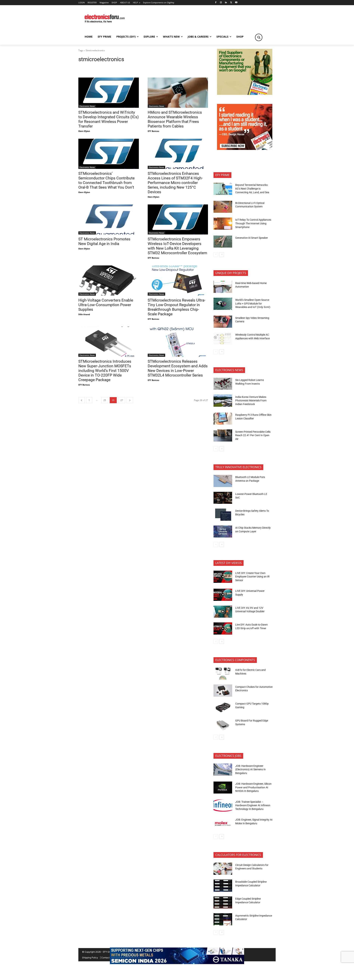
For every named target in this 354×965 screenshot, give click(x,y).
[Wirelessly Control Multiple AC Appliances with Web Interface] (223, 338)
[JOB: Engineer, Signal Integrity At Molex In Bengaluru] (223, 823)
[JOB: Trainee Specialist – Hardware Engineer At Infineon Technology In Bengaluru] (223, 805)
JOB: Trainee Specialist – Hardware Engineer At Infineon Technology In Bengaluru (252, 805)
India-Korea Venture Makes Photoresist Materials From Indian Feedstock (250, 400)
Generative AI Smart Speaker (251, 237)
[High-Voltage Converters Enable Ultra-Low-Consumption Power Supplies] (108, 280)
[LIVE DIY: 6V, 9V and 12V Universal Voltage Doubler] (223, 612)
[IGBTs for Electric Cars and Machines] (223, 674)
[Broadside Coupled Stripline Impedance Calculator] (223, 886)
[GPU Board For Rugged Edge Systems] (223, 724)
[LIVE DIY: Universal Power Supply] (223, 595)
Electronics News (87, 106)
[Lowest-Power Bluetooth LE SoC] (223, 498)
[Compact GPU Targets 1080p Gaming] (223, 707)
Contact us (106, 957)
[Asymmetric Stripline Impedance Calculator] (223, 919)
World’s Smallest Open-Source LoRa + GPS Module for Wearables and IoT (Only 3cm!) (252, 303)
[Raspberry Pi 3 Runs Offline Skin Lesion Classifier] (223, 419)
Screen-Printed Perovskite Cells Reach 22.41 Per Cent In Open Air (252, 435)
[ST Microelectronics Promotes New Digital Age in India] (108, 219)
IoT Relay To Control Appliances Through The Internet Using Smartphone (253, 223)
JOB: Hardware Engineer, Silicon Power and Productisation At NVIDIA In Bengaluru (253, 787)
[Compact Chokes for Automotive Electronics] (223, 690)
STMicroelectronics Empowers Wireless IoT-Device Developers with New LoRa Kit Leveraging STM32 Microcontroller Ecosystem (177, 246)
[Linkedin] (226, 3)
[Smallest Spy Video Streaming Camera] (223, 322)
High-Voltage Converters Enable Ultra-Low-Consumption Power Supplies (105, 305)
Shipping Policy (90, 957)
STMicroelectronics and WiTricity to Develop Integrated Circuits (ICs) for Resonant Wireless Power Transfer (108, 119)
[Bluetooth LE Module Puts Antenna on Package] (223, 481)
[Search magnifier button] (259, 37)
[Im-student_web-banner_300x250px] (244, 148)
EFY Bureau (153, 131)
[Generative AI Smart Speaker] (223, 242)
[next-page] (130, 400)
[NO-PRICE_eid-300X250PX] (244, 93)
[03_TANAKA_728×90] (177, 963)
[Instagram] (221, 3)
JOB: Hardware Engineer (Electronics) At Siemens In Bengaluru (250, 769)
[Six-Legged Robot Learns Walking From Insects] (223, 384)
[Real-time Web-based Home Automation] (223, 287)
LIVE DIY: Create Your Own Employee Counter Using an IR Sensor (252, 577)
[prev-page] (81, 400)
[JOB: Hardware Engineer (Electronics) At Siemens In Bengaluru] (223, 769)
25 (104, 400)
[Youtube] (236, 3)
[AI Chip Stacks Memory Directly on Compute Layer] (223, 532)
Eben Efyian (84, 131)
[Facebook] (216, 3)
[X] (231, 3)
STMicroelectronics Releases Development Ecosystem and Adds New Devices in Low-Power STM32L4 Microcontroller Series (178, 368)
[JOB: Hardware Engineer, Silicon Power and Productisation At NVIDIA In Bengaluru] (223, 788)
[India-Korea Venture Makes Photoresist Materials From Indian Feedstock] (223, 401)
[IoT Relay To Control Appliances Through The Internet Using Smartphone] (223, 224)
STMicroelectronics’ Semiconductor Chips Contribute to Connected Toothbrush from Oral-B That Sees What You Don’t (106, 180)
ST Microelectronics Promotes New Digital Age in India (104, 241)
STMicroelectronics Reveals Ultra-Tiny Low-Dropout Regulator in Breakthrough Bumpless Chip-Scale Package (176, 307)
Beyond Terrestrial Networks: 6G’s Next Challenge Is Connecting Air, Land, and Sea (252, 188)
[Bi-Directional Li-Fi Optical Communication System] (223, 207)
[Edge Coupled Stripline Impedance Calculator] (223, 902)
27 (121, 400)
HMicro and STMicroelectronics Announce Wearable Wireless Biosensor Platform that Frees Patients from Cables (175, 119)
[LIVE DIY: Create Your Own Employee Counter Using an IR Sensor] (223, 577)
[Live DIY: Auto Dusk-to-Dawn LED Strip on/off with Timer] (223, 628)
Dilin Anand (84, 314)
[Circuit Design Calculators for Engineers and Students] (223, 869)
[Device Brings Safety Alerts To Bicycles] (223, 515)
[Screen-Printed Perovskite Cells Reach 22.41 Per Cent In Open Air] (223, 435)
